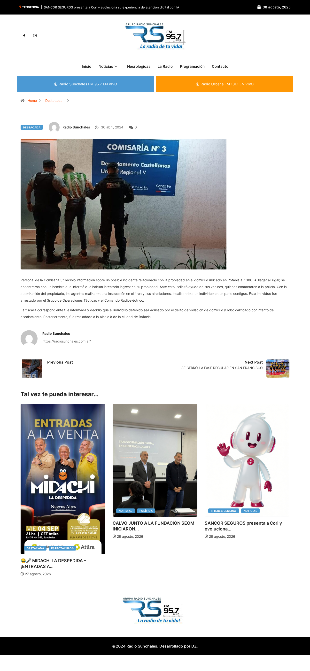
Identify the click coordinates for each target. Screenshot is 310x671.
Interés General (224, 511)
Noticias (125, 511)
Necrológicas (138, 66)
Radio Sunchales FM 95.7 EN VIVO (88, 84)
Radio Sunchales (76, 127)
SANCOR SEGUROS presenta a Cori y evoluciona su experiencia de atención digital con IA (111, 7)
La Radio (165, 66)
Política (146, 511)
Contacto (220, 66)
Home (32, 100)
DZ (194, 646)
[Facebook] (24, 35)
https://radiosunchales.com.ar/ (66, 341)
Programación (192, 66)
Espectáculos (62, 548)
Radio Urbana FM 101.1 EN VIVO (227, 84)
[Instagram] (35, 35)
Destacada (53, 100)
